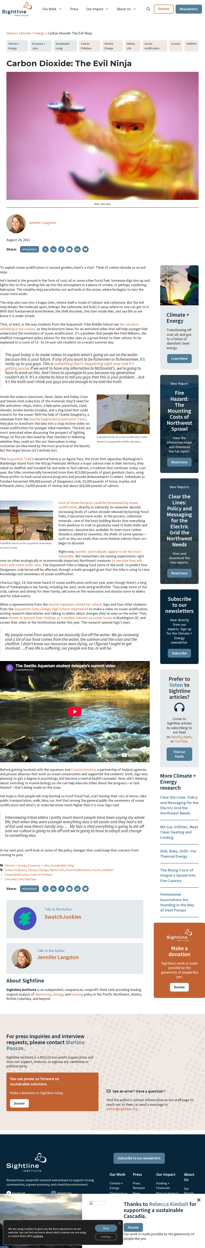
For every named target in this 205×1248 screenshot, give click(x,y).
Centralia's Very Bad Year (20, 879)
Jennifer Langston (42, 222)
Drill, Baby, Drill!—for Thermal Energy (178, 853)
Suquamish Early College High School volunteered (51, 609)
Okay (106, 1228)
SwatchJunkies (62, 916)
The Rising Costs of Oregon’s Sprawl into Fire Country (178, 875)
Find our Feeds (179, 754)
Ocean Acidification (152, 46)
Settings (106, 1236)
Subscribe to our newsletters (139, 1158)
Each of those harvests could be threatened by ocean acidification (98, 504)
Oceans (175, 43)
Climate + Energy (31, 33)
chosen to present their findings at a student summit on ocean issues (60, 617)
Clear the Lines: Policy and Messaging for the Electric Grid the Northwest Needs (179, 805)
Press (74, 9)
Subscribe (179, 653)
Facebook (18, 1193)
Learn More (179, 358)
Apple (187, 736)
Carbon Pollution (86, 46)
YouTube (181, 741)
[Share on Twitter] (45, 249)
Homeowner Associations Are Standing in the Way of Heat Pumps (177, 902)
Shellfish (191, 43)
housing (77, 994)
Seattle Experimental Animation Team (57, 419)
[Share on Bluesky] (85, 249)
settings (38, 1236)
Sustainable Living (63, 46)
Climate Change (108, 46)
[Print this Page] (77, 249)
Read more (179, 462)
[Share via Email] (69, 249)
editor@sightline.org (122, 1109)
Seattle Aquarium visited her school (74, 604)
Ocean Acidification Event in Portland (28, 874)
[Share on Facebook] (61, 249)
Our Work (49, 9)
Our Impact (94, 9)
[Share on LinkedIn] (53, 249)
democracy (43, 994)
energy (58, 994)
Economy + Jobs (38, 46)
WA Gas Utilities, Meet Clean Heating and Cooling (179, 832)
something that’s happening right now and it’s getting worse (69, 366)
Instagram (64, 1193)
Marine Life (131, 46)
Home (11, 33)
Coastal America (83, 769)
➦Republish (29, 249)
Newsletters (189, 9)
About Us (124, 9)
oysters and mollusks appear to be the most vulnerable (99, 553)
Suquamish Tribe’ (19, 459)
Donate (163, 9)
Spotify (176, 736)
